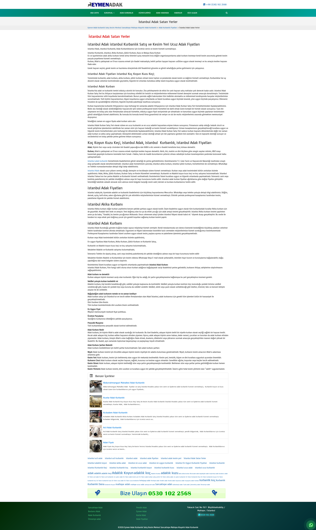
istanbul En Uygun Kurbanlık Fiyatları (191, 463)
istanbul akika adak (117, 463)
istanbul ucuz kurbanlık (205, 467)
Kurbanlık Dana (96, 484)
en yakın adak (118, 477)
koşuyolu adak (189, 480)
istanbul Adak (93, 170)
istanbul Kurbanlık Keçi (97, 467)
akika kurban (185, 473)
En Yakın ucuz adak (118, 480)
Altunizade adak (194, 473)
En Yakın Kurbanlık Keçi (193, 477)
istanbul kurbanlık (217, 463)
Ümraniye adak (205, 484)
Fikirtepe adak (155, 480)
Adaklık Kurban (155, 473)
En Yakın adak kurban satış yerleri (149, 477)
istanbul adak (132, 458)
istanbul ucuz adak (185, 467)
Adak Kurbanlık (126, 13)
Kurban (197, 480)
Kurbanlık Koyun (110, 484)
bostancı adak (223, 473)
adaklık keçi (106, 473)
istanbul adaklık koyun (97, 463)
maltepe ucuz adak (137, 484)
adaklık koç (142, 472)
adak (91, 473)
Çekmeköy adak (195, 484)
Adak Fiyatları (142, 519)
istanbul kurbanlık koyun (141, 467)
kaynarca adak (180, 480)
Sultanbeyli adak (177, 484)
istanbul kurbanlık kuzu (164, 467)
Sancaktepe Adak (95, 507)
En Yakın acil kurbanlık (106, 477)
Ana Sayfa (94, 13)
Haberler (178, 13)
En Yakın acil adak (93, 477)
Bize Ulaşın (192, 13)
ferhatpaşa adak (144, 480)
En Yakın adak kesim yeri (131, 477)
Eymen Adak (141, 511)
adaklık (97, 473)
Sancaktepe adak (163, 484)
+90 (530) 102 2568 (216, 4)
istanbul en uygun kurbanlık (161, 463)
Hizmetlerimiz (145, 13)
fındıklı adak (164, 480)
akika (180, 473)
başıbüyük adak (204, 473)
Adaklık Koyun (122, 472)
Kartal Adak (141, 515)
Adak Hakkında (162, 13)
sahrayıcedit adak (150, 484)
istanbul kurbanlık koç (118, 467)
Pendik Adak (141, 507)
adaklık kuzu (169, 473)
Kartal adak (171, 480)
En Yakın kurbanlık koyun (209, 477)
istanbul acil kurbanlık (114, 458)
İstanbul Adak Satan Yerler (195, 458)
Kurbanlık (220, 480)
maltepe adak (123, 484)
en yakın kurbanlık (179, 477)
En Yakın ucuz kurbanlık (131, 480)
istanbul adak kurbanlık (98, 161)
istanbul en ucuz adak (137, 463)
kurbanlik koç (207, 480)
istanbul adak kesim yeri (171, 458)
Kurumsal (108, 13)
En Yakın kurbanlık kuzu (104, 480)
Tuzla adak (186, 484)
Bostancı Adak (94, 511)
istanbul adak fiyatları (149, 458)
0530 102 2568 (207, 514)
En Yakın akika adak (167, 477)
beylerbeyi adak (213, 473)
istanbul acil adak (95, 458)
